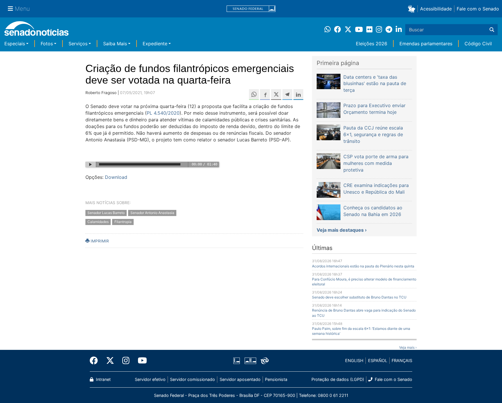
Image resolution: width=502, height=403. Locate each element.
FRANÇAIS (402, 360)
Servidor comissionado (192, 379)
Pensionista (276, 379)
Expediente (155, 43)
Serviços (78, 43)
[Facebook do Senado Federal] (96, 361)
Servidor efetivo (150, 379)
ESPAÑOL (377, 360)
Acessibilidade (436, 9)
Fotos (47, 43)
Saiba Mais (115, 43)
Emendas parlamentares (425, 43)
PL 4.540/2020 (163, 113)
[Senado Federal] (251, 9)
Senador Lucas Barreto (106, 213)
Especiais (14, 43)
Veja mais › (408, 347)
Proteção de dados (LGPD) (337, 379)
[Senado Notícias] (36, 30)
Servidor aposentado (240, 379)
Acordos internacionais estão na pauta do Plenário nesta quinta (363, 266)
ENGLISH (354, 360)
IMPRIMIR (99, 241)
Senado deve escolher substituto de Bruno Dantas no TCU (359, 297)
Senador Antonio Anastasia (152, 213)
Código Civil (478, 43)
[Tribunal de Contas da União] (265, 360)
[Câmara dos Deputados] (236, 360)
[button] (412, 8)
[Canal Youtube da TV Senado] (140, 361)
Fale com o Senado (478, 9)
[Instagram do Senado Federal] (126, 361)
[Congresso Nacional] (250, 360)
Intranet (103, 379)
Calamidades (98, 222)
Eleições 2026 (371, 43)
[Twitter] (110, 361)
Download (116, 177)
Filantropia (123, 222)
